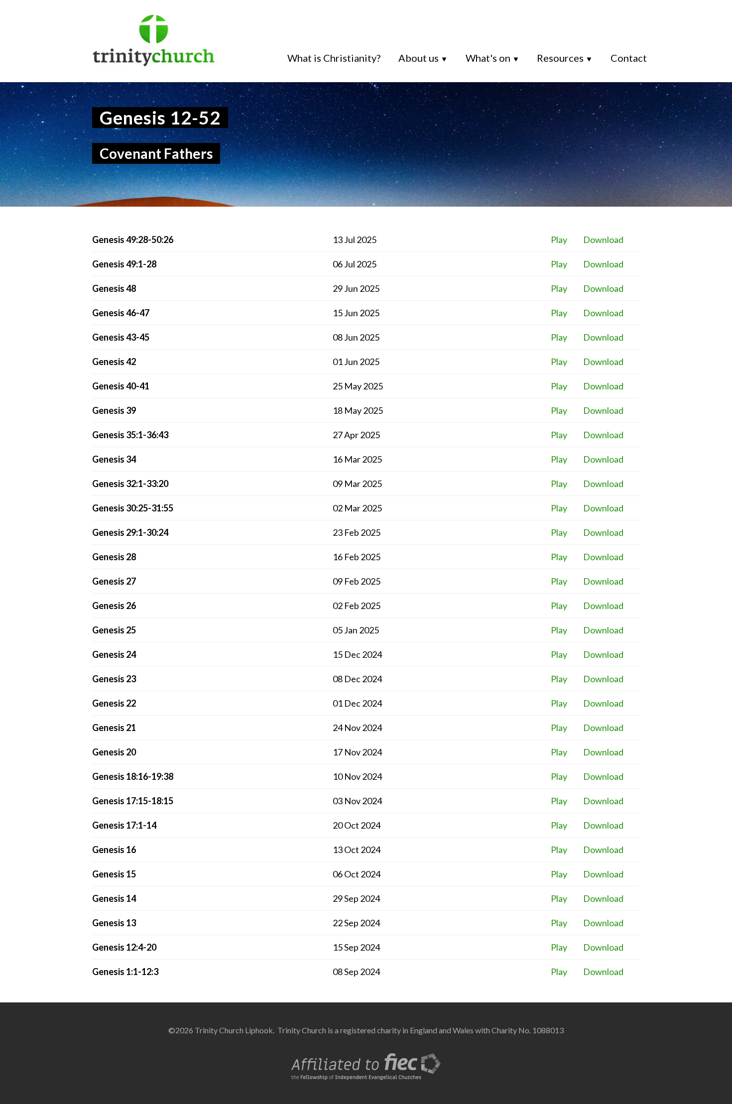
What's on (488, 58)
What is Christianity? (333, 58)
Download (603, 239)
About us (418, 58)
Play (559, 239)
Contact (628, 58)
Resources (560, 58)
